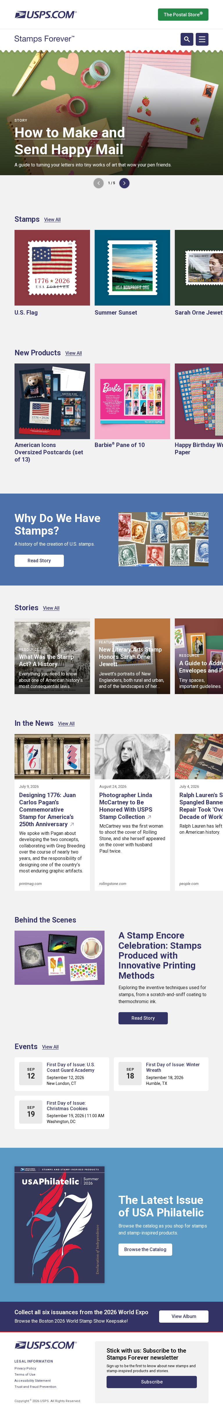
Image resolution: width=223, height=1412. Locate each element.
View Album (184, 1316)
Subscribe (152, 1382)
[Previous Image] (98, 183)
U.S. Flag (26, 312)
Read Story (39, 560)
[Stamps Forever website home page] (44, 39)
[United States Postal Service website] (46, 14)
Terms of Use (25, 1374)
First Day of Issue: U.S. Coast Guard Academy (71, 1067)
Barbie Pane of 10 (120, 444)
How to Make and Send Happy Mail (70, 141)
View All (52, 219)
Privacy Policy (25, 1368)
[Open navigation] (202, 39)
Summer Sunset (116, 312)
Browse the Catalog (145, 1249)
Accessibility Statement (33, 1381)
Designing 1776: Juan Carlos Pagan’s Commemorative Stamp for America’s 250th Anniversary (47, 810)
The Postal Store (183, 14)
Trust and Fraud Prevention (35, 1387)
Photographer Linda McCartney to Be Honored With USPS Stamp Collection (125, 806)
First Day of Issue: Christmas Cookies (67, 1105)
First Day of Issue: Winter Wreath (173, 1067)
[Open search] (187, 39)
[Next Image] (124, 183)
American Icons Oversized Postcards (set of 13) (49, 452)
